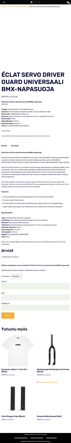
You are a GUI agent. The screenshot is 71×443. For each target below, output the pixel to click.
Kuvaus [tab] (4, 146)
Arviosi (4, 281)
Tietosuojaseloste (21, 438)
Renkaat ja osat (40, 136)
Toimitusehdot (51, 438)
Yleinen (48, 136)
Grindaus (15, 6)
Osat (9, 6)
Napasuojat (23, 6)
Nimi (3, 293)
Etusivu (3, 6)
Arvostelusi (5, 276)
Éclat (10, 136)
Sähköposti (5, 303)
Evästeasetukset (36, 438)
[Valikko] (3, 2)
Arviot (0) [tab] (14, 146)
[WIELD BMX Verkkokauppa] (35, 2)
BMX (7, 136)
